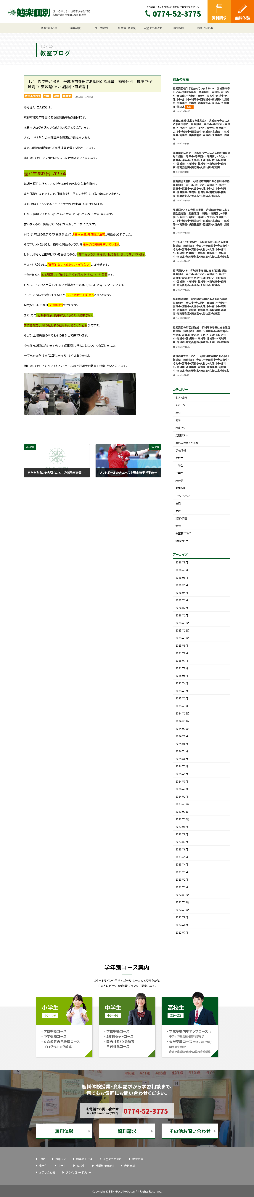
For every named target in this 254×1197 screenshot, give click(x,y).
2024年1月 (182, 796)
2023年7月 (182, 842)
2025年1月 (182, 706)
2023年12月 (183, 804)
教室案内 (137, 1159)
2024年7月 (182, 751)
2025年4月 (182, 683)
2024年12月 (183, 713)
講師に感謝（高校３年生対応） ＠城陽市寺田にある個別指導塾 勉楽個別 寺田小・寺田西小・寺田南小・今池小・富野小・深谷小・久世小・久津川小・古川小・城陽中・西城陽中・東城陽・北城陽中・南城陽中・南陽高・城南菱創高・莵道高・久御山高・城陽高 (201, 130)
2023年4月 (182, 864)
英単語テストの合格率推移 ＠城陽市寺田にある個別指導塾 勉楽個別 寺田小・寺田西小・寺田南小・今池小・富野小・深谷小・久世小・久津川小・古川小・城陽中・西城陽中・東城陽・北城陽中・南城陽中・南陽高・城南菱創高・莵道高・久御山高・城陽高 (201, 219)
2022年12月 (183, 895)
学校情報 (181, 450)
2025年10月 (183, 638)
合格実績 (129, 1166)
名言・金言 (181, 397)
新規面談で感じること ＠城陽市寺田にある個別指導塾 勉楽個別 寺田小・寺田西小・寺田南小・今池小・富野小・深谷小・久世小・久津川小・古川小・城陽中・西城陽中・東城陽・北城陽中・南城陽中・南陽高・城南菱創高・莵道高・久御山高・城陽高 (201, 363)
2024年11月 (183, 721)
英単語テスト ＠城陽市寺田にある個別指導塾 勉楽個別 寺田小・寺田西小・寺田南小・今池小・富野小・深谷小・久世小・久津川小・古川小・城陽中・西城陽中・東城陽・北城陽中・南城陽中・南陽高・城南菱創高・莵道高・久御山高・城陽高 (201, 278)
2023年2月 (182, 879)
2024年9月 (182, 736)
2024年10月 (183, 728)
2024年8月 (182, 744)
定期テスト (182, 435)
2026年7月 (182, 570)
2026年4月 (182, 593)
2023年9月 (182, 827)
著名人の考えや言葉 (187, 443)
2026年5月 (182, 585)
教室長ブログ (32, 96)
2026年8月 (182, 562)
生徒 (178, 503)
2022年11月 (183, 902)
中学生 (67, 96)
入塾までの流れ (112, 1159)
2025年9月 (182, 645)
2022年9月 (182, 917)
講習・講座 (181, 518)
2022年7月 (182, 932)
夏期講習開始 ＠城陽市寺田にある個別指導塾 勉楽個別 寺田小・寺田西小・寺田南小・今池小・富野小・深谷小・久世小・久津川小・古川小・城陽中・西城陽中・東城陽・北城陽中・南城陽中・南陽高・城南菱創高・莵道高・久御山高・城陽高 (201, 306)
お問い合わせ (47, 1172)
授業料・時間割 (104, 1166)
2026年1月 (182, 615)
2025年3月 (182, 691)
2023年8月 (182, 834)
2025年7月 (182, 660)
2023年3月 (182, 872)
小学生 (179, 473)
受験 (56, 96)
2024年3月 (182, 781)
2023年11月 (183, 811)
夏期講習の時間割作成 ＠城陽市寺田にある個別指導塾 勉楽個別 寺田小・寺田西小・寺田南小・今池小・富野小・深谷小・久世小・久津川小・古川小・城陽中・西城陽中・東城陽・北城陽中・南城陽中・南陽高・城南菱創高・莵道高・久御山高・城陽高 (201, 335)
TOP (42, 1159)
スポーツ (180, 405)
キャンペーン (182, 495)
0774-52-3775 (146, 1111)
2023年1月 (182, 887)
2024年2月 (182, 789)
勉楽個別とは (84, 1159)
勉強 (46, 96)
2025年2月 (182, 698)
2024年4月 (182, 774)
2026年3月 (182, 600)
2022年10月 (183, 910)
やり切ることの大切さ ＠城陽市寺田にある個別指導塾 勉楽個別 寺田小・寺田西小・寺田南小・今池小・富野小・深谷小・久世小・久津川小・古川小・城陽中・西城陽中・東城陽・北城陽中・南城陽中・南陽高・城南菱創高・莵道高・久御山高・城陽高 (201, 249)
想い (178, 412)
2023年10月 (183, 819)
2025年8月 (182, 653)
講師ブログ (182, 541)
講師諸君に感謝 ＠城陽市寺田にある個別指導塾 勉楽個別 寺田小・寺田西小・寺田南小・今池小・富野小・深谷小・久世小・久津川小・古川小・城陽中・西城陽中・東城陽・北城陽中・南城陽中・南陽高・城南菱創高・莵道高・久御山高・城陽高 (203, 160)
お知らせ (180, 488)
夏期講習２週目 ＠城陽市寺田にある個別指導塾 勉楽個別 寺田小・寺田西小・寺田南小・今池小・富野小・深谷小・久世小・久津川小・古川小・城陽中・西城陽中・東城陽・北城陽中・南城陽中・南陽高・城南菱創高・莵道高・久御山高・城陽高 (202, 188)
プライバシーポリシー (78, 1172)
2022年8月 (182, 925)
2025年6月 (182, 668)
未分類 (179, 480)
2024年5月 (182, 766)
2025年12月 (183, 623)
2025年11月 (183, 630)
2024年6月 (182, 759)
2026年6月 (182, 577)
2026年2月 (182, 608)
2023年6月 (182, 849)
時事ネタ (180, 428)
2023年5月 (182, 857)
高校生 (179, 458)
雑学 (178, 420)
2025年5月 (182, 675)
